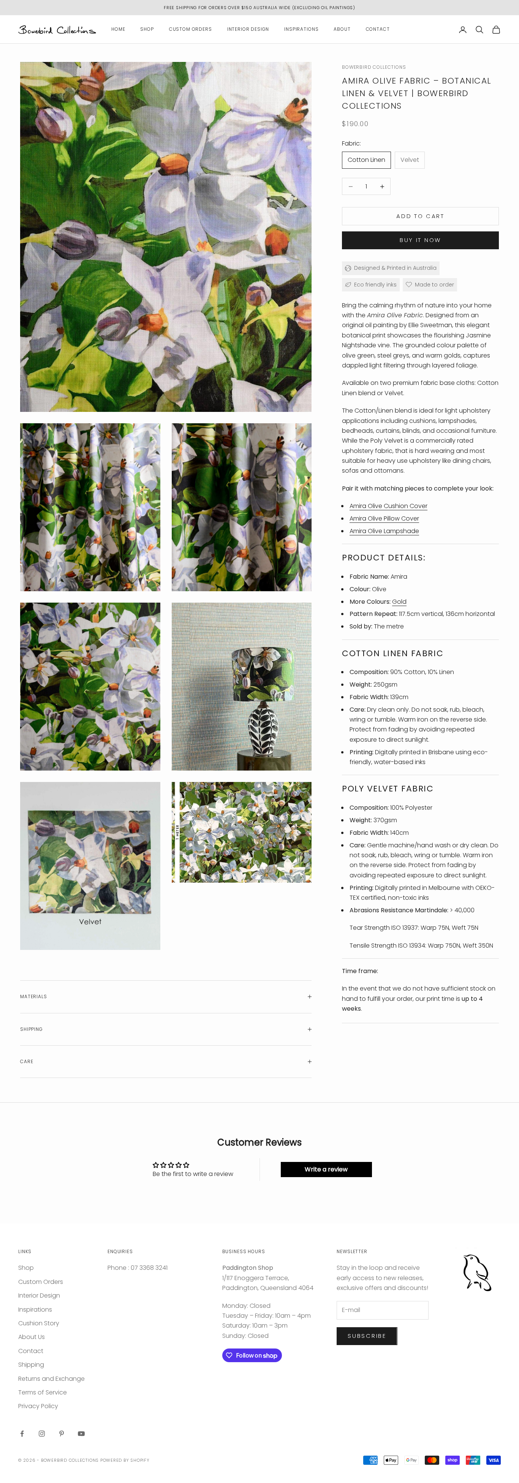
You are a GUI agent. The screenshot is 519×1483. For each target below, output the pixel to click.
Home (118, 29)
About (342, 29)
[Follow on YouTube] (81, 1433)
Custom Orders (190, 29)
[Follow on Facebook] (22, 1433)
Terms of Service (42, 1392)
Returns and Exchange (51, 1378)
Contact (378, 29)
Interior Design (248, 29)
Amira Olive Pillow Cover (384, 518)
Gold (399, 601)
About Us (31, 1337)
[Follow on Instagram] (42, 1433)
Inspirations (301, 29)
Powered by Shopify (125, 1460)
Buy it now (420, 240)
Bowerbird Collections (374, 67)
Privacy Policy (38, 1406)
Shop (146, 29)
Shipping (31, 1364)
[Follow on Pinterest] (61, 1433)
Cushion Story (38, 1323)
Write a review (326, 1169)
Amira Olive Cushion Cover (388, 506)
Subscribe (367, 1336)
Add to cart (420, 216)
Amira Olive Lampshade (384, 531)
